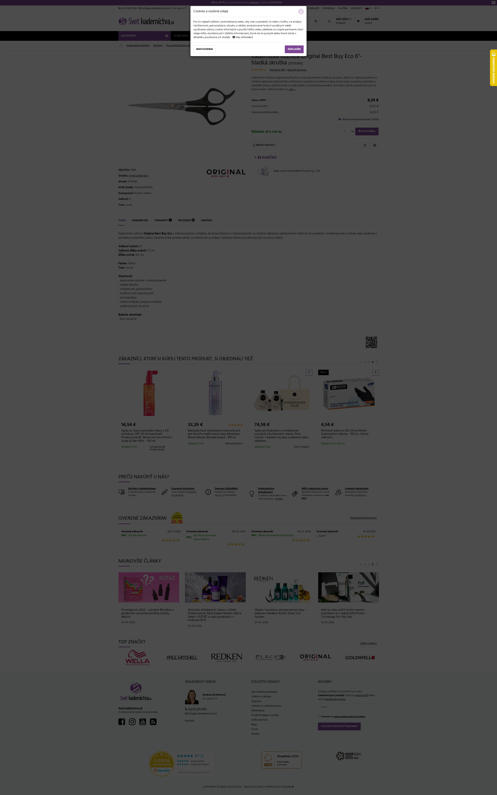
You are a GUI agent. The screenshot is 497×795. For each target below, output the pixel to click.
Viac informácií (244, 37)
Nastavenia (204, 49)
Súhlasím (294, 49)
